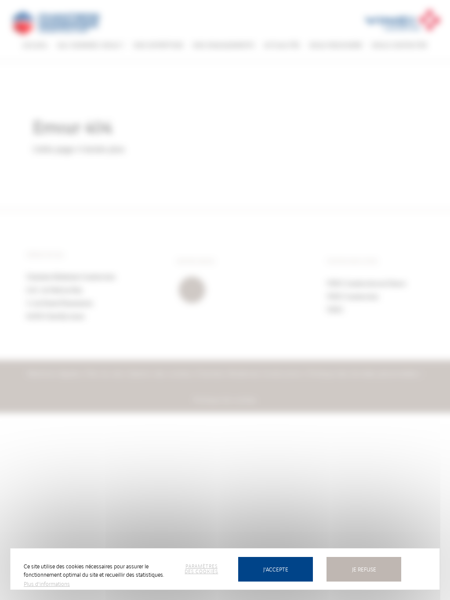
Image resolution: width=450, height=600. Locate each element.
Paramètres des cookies (201, 568)
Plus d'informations (47, 583)
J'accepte (275, 569)
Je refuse (364, 569)
